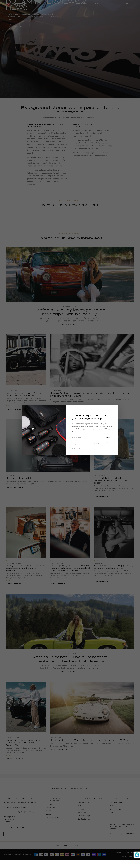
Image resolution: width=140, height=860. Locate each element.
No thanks (76, 449)
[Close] (114, 408)
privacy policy (84, 445)
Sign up (107, 437)
